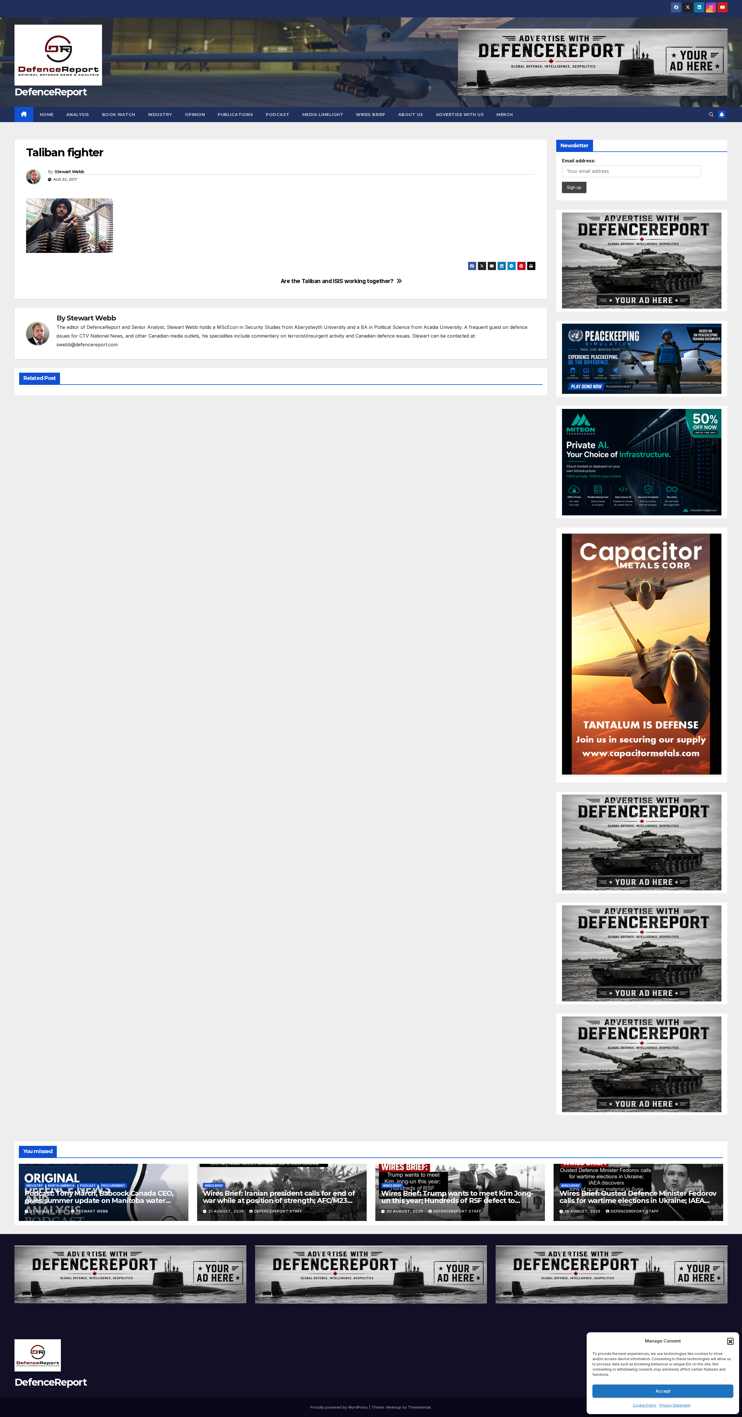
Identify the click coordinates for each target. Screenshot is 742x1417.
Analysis (77, 114)
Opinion (195, 114)
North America (61, 1185)
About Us (410, 114)
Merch (505, 114)
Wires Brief (370, 114)
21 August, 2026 (48, 1211)
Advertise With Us (460, 114)
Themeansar (419, 1407)
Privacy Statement (674, 1405)
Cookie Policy (644, 1405)
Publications (235, 114)
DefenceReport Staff (278, 1211)
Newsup (393, 1407)
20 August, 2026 (405, 1211)
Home (47, 114)
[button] (730, 1341)
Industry (160, 114)
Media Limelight (322, 114)
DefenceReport (50, 92)
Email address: (579, 161)
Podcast (278, 114)
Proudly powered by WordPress (339, 1407)
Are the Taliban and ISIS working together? (337, 281)
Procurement (113, 1185)
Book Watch (118, 114)
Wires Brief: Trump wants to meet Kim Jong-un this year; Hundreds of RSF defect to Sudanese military (457, 1200)
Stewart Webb (69, 171)
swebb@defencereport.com (87, 344)
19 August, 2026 (583, 1211)
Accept (663, 1391)
